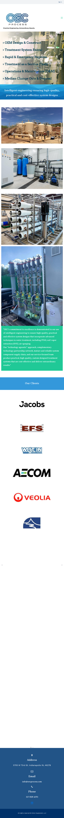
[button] (2, 565)
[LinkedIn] (32, 803)
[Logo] (18, 18)
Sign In (60, 2)
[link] (32, 108)
